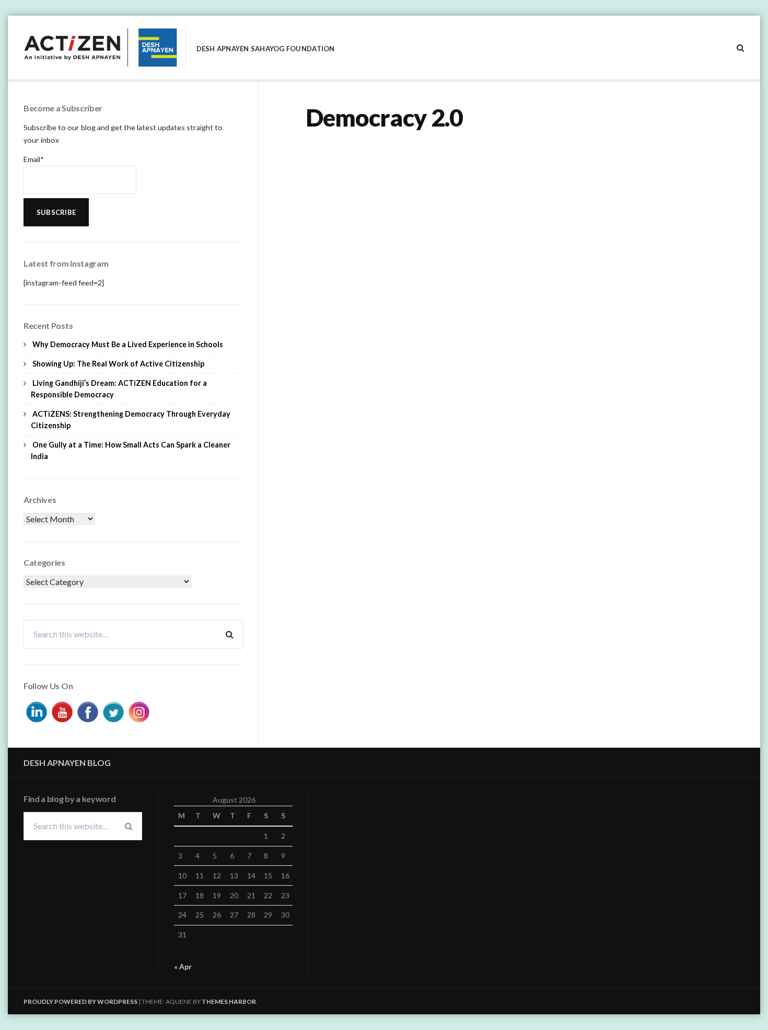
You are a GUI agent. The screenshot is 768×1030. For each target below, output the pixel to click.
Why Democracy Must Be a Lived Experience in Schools (127, 344)
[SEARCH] (740, 47)
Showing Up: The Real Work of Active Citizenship (118, 363)
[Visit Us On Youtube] (62, 710)
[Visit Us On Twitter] (113, 710)
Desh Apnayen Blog (67, 763)
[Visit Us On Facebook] (87, 710)
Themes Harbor (229, 1001)
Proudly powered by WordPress (80, 1001)
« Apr (183, 966)
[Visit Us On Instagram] (139, 710)
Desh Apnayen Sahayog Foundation (265, 49)
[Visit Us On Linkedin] (36, 710)
